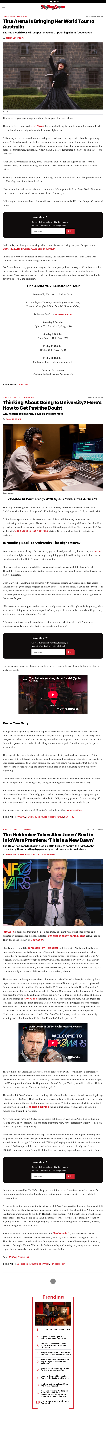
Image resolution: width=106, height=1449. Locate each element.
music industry (48, 817)
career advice (33, 817)
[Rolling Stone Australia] (53, 8)
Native (60, 817)
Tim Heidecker (57, 1264)
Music (12, 16)
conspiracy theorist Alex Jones (67, 936)
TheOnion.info (61, 1233)
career (98, 551)
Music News (22, 16)
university (69, 817)
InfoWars (8, 932)
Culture (13, 397)
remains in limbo (39, 1107)
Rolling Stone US (19, 1257)
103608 (21, 817)
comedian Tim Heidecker (42, 948)
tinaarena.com (63, 314)
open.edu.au (74, 810)
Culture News (25, 829)
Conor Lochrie (13, 38)
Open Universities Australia (31, 531)
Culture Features (26, 397)
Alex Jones (30, 998)
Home (5, 16)
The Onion (37, 940)
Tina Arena (22, 385)
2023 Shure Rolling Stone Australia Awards (29, 249)
